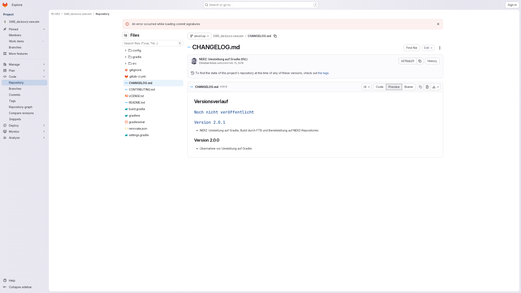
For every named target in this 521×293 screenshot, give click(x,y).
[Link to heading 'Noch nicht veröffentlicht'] (256, 112)
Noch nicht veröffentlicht (224, 112)
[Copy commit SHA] (420, 61)
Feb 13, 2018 (236, 63)
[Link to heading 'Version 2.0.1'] (227, 122)
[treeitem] (153, 50)
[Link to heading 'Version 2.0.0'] (221, 140)
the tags (323, 73)
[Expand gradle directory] (125, 57)
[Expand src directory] (125, 63)
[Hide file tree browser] (125, 35)
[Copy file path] (275, 36)
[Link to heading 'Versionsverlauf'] (230, 101)
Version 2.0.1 (209, 122)
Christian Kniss (208, 63)
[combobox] (152, 43)
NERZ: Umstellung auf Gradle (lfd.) (223, 59)
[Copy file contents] (420, 87)
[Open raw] (427, 87)
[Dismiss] (438, 24)
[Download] (435, 87)
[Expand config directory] (125, 50)
